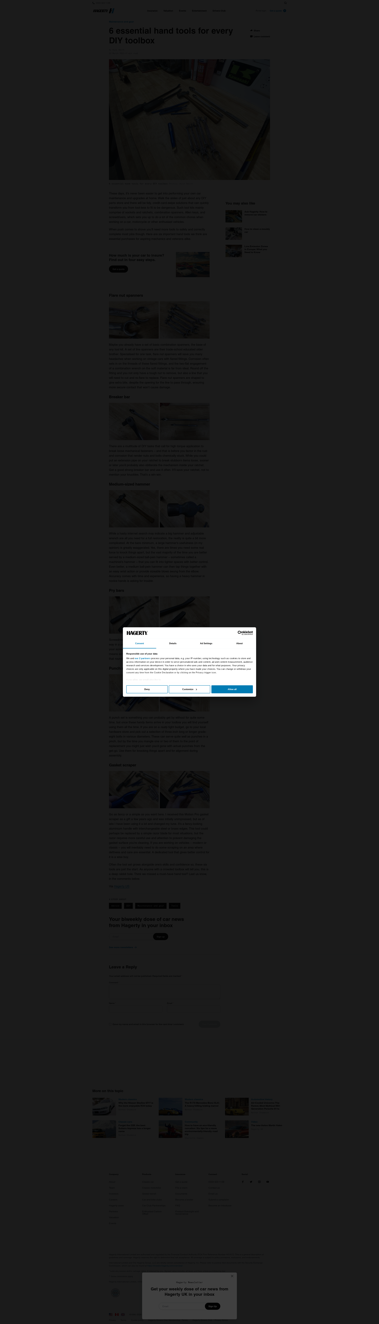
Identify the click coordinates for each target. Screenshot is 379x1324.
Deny (147, 689)
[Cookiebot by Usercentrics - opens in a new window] (240, 633)
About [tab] (239, 643)
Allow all (232, 689)
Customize (187, 689)
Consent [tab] (139, 643)
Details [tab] (172, 643)
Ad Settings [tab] (206, 643)
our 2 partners (142, 658)
